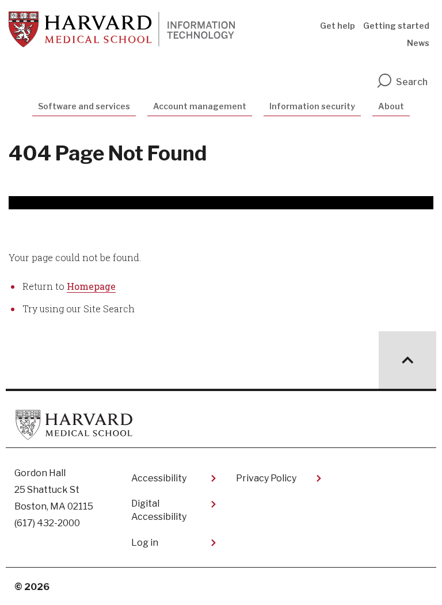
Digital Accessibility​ (158, 510)
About (391, 106)
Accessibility (158, 478)
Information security (312, 106)
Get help (337, 25)
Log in (144, 542)
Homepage (91, 286)
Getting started (396, 25)
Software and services (84, 106)
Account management (199, 106)
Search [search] (412, 81)
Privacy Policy (266, 478)
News (418, 43)
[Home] (122, 29)
